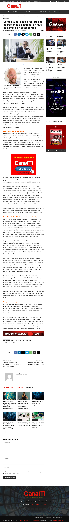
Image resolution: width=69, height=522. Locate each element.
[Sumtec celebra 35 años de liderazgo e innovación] (50, 42)
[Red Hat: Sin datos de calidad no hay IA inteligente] (38, 396)
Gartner (12, 340)
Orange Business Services (9, 342)
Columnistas (31, 11)
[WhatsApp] (30, 34)
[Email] (38, 34)
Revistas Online (49, 11)
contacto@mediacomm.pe (38, 504)
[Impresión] (34, 34)
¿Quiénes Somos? (20, 1)
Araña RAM (39, 11)
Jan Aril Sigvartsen (9, 30)
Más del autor (30, 388)
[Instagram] (53, 1)
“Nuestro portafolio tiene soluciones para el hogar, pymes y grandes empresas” (12, 364)
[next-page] (7, 432)
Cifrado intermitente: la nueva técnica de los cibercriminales (36, 363)
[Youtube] (64, 1)
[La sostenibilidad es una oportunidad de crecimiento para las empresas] (38, 416)
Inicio (5, 11)
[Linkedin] (56, 1)
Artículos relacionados (13, 388)
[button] (64, 12)
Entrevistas (22, 11)
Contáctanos (28, 1)
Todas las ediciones (37, 1)
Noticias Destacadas (54, 36)
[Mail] (59, 1)
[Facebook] (50, 1)
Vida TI (16, 11)
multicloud (28, 340)
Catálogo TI (57, 11)
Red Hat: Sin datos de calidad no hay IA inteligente (37, 403)
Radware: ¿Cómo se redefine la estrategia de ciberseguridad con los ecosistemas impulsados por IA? (9, 405)
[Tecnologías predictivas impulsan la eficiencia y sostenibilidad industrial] (24, 416)
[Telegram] (27, 34)
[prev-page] (4, 432)
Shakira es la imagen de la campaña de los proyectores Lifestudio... (61, 67)
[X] (61, 1)
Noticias (10, 11)
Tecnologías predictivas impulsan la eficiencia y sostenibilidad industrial (24, 423)
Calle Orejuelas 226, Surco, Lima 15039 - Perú (29, 520)
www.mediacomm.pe (58, 520)
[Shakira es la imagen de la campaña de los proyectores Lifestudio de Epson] (61, 60)
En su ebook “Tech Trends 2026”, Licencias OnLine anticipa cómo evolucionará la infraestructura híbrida (9, 425)
